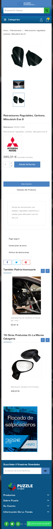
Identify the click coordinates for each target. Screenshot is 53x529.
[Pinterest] (26, 262)
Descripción (26, 184)
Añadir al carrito (27, 164)
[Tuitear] (17, 262)
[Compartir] (7, 262)
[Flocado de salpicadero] (20, 429)
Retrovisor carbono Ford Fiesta (25, 387)
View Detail (37, 276)
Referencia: (8, 127)
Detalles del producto (26, 190)
